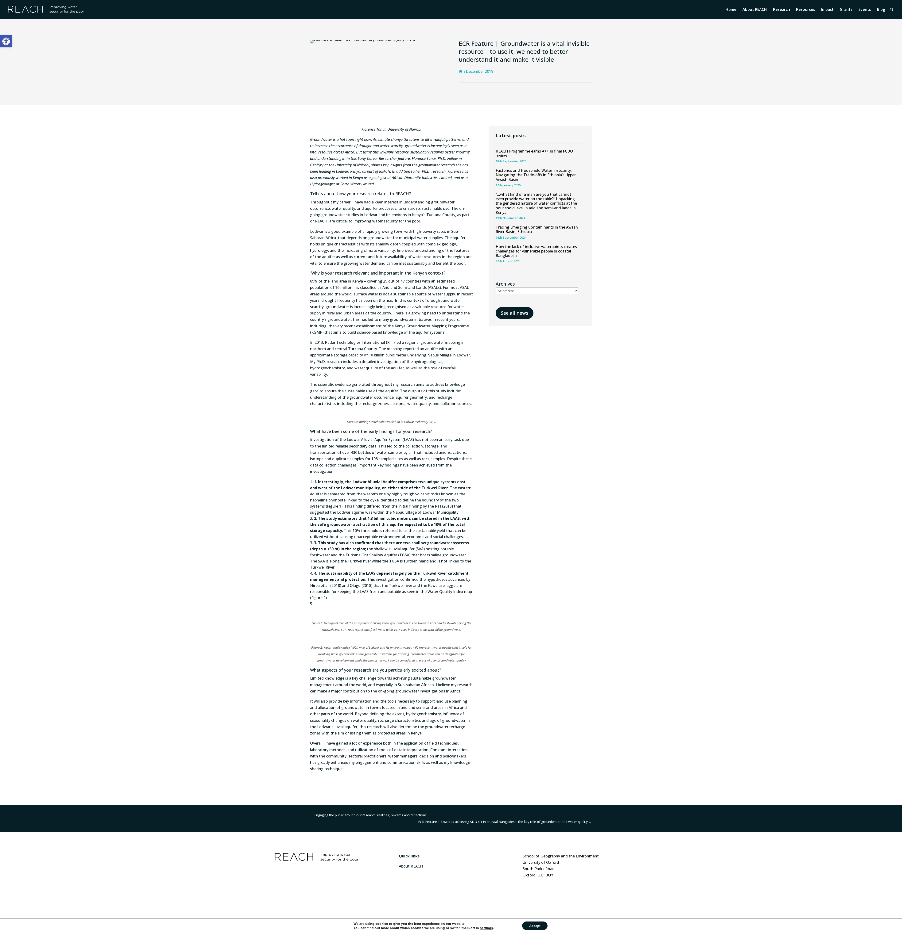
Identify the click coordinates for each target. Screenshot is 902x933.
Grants (846, 10)
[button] (6, 41)
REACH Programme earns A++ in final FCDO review (534, 153)
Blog (881, 10)
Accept (534, 926)
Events (865, 10)
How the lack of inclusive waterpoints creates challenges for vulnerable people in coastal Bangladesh (536, 251)
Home (731, 10)
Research (781, 10)
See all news (514, 313)
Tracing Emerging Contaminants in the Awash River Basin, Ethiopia (537, 229)
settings (486, 928)
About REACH (755, 10)
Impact (827, 10)
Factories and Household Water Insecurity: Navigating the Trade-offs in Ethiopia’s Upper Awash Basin (536, 175)
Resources (805, 10)
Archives (505, 284)
